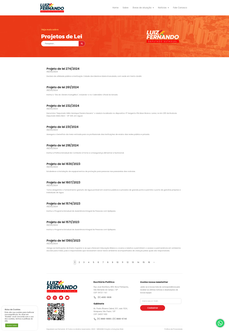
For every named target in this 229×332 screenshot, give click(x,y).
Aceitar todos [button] (12, 325)
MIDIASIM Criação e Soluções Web (110, 329)
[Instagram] (55, 298)
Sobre (125, 7)
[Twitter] (61, 298)
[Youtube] (67, 298)
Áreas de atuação (142, 7)
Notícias (162, 7)
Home (115, 7)
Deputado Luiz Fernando (56, 329)
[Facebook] (49, 298)
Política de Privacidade (173, 329)
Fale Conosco (180, 7)
